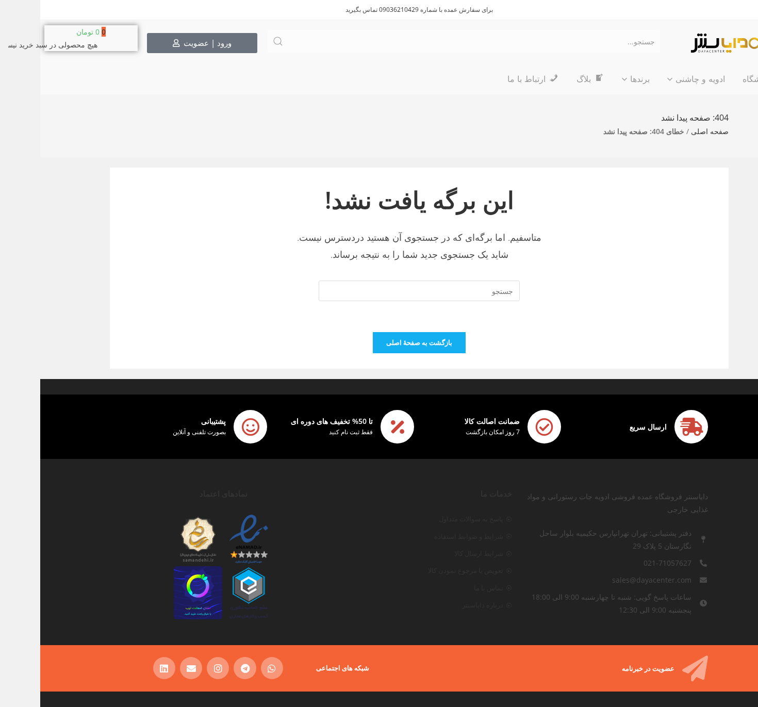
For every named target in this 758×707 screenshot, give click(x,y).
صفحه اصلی (669, 131)
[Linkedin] (124, 668)
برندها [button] (599, 79)
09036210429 (358, 9)
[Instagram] (178, 668)
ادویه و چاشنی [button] (660, 79)
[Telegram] (204, 668)
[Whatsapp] (232, 668)
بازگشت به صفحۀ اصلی (379, 342)
